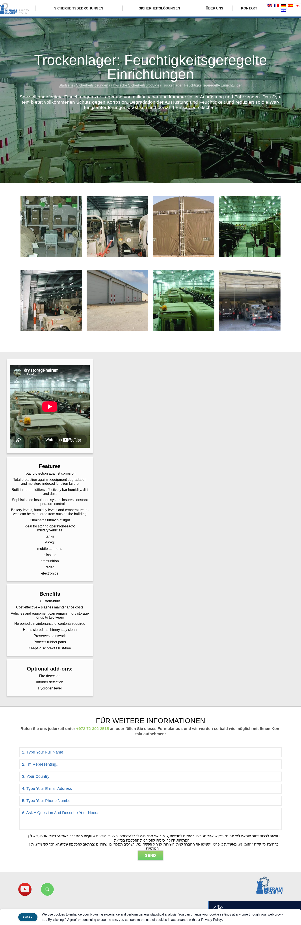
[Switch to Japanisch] (297, 6)
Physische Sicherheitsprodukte (135, 85)
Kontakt (249, 8)
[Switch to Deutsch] (283, 6)
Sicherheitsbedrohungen (78, 8)
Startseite (66, 85)
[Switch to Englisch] (269, 6)
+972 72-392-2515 (92, 728)
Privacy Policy (211, 919)
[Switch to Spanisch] (290, 6)
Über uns (214, 8)
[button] (47, 889)
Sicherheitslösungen (159, 8)
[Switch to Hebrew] (283, 11)
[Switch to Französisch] (276, 6)
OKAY (28, 917)
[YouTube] (25, 889)
